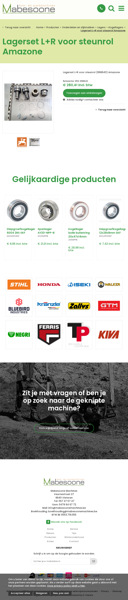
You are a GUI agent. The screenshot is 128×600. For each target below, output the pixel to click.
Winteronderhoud (74, 537)
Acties (50, 541)
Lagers (101, 27)
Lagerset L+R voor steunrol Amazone (103, 30)
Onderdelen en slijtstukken (78, 27)
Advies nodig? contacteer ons (85, 99)
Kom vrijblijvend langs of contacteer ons (64, 428)
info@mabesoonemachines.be (67, 508)
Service (74, 529)
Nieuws (50, 533)
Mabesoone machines (64, 482)
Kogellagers (115, 27)
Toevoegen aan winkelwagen (84, 93)
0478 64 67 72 (67, 504)
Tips (74, 533)
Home (39, 27)
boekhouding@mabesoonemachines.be (72, 511)
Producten (52, 27)
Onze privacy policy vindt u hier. (66, 585)
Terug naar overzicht (17, 27)
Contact (74, 541)
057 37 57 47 (66, 501)
